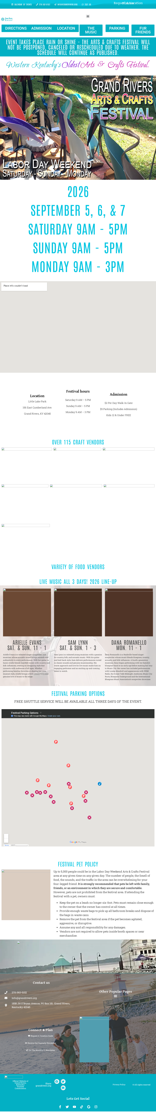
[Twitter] (67, 1107)
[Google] (89, 1107)
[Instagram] (96, 1107)
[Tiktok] (81, 1107)
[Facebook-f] (60, 1107)
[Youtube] (74, 1107)
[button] (88, 16)
